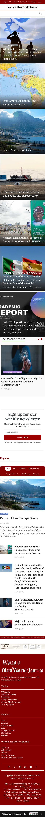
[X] (14, 766)
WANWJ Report (7, 704)
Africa (3, 720)
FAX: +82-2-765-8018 (32, 789)
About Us (5, 747)
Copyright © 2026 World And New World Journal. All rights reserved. (22, 776)
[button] (22, 814)
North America (7, 725)
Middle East (6, 733)
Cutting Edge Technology (12, 372)
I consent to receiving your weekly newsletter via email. (23, 442)
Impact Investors (8, 755)
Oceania (4, 735)
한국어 (11, 2)
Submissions (6, 750)
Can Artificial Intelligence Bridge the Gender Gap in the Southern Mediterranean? (21, 382)
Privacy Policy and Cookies (12, 757)
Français (34, 2)
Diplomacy (4, 514)
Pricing (4, 752)
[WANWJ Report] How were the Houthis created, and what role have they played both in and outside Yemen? (21, 327)
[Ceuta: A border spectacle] (22, 494)
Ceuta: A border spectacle (17, 150)
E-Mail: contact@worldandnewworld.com (22, 792)
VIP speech (5, 692)
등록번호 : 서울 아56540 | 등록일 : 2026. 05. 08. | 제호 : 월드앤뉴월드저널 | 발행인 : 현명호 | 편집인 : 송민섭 (22, 798)
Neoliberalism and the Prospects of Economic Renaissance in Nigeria (22, 239)
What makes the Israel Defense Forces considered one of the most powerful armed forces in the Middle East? (22, 53)
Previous (38, 339)
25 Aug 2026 (4, 523)
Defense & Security (10, 45)
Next (41, 339)
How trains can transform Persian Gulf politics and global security (22, 193)
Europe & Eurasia (8, 730)
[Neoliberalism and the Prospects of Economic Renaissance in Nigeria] (6, 549)
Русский (16, 2)
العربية (39, 2)
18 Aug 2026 (8, 389)
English (6, 2)
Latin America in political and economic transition (19, 102)
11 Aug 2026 (19, 629)
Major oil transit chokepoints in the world (29, 623)
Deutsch (22, 2)
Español (28, 2)
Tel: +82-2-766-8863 (12, 789)
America (4, 723)
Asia (3, 728)
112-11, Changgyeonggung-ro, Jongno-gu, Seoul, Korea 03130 (22, 785)
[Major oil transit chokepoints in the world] (6, 624)
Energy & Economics (9, 699)
